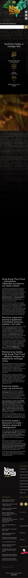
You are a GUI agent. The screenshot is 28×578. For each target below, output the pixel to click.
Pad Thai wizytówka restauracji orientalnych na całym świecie (9, 538)
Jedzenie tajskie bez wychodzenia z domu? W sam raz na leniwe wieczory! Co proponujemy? (10, 520)
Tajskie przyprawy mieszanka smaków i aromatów (9, 545)
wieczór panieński (7, 225)
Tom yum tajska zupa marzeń (9, 541)
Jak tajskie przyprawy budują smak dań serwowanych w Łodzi (9, 559)
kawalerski (14, 225)
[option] (14, 30)
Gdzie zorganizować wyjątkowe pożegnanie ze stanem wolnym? (9, 555)
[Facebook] (21, 504)
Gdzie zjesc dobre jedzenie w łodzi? (9, 525)
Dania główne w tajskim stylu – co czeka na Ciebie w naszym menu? (9, 550)
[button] (14, 27)
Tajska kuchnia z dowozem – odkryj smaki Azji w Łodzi (8, 500)
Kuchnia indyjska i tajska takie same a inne (9, 530)
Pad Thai (4, 346)
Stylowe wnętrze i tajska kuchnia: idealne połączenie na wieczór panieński (9, 514)
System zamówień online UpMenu (14, 573)
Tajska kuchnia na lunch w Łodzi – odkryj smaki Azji (9, 505)
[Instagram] (26, 504)
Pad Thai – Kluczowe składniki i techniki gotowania (9, 509)
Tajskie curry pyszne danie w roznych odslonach (9, 534)
